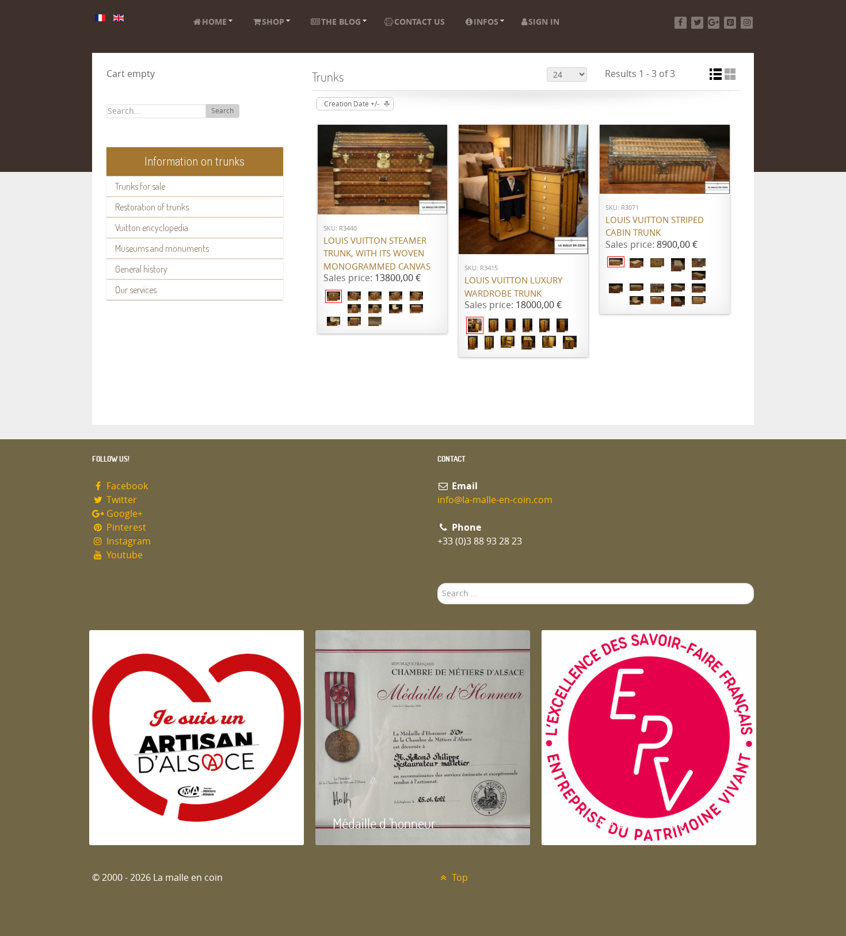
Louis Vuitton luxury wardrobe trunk (513, 287)
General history (141, 269)
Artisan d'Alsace (147, 823)
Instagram (127, 541)
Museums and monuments (162, 248)
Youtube (123, 555)
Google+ (123, 513)
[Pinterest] (730, 23)
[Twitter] (697, 23)
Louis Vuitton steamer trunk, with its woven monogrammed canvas (376, 254)
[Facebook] (680, 23)
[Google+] (714, 23)
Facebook (126, 486)
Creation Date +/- (351, 104)
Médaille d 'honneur (384, 823)
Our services (136, 290)
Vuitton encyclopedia (151, 227)
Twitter (120, 499)
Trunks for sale (140, 186)
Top (458, 877)
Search (222, 111)
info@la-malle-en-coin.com (494, 499)
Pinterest (125, 527)
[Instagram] (747, 23)
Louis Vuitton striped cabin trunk (654, 227)
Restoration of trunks (152, 207)
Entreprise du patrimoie (621, 823)
